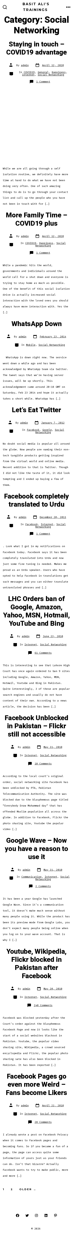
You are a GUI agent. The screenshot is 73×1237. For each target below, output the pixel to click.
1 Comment (43, 81)
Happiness (59, 72)
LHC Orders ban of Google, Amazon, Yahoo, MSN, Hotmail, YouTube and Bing (36, 611)
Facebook (33, 429)
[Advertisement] (36, 125)
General (43, 72)
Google (47, 429)
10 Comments (43, 763)
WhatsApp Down (36, 324)
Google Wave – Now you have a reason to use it (36, 849)
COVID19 (29, 72)
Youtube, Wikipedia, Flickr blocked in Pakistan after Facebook (36, 964)
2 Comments (43, 886)
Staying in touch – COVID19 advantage (36, 48)
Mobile (30, 344)
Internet (28, 74)
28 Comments (43, 1122)
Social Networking (51, 74)
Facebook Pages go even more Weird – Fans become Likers (36, 1084)
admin (25, 65)
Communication (31, 876)
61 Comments (43, 652)
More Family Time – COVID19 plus (36, 219)
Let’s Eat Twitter (36, 410)
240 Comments (43, 1005)
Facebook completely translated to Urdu (36, 500)
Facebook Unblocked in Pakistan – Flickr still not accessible (36, 726)
